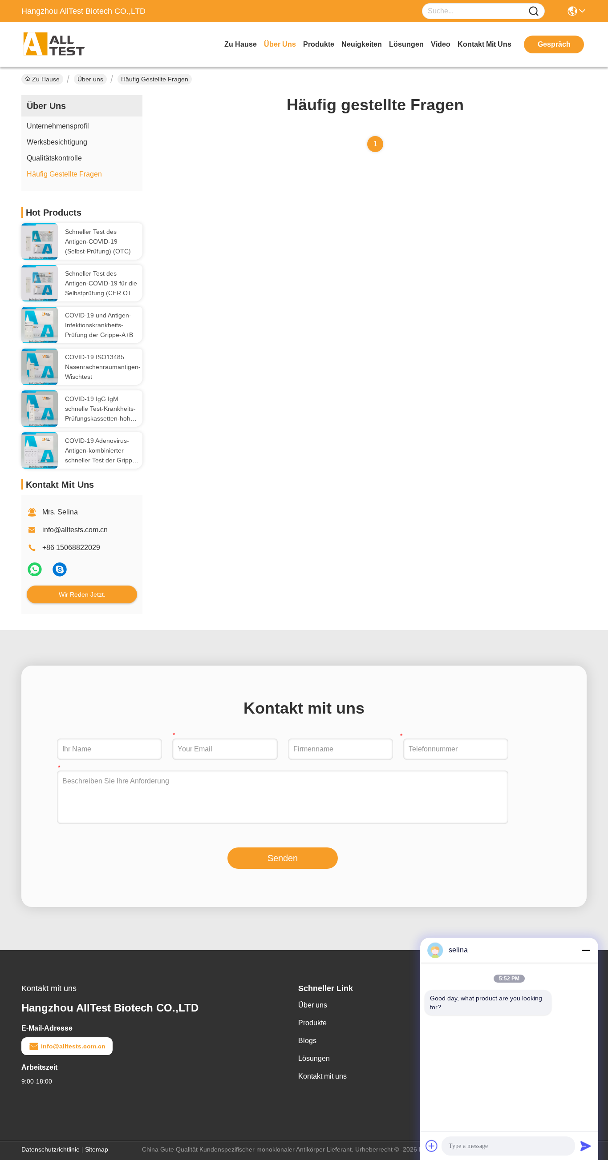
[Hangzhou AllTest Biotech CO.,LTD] (70, 44)
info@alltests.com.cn (75, 530)
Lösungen (314, 1058)
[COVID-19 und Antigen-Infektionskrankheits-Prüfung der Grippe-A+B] (39, 325)
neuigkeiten (361, 44)
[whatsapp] (36, 573)
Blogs (307, 1040)
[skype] (60, 573)
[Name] (533, 11)
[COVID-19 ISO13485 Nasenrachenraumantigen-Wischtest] (39, 367)
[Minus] (585, 950)
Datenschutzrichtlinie (50, 1149)
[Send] (586, 1146)
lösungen (406, 44)
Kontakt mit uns (322, 1076)
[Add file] (432, 1146)
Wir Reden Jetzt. (82, 594)
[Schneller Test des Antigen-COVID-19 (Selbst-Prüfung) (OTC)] (39, 241)
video (440, 44)
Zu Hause (240, 44)
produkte (318, 44)
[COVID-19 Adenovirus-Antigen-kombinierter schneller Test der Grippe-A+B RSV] (39, 450)
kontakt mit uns (484, 44)
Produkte (312, 1023)
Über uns (280, 44)
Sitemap (96, 1149)
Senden (283, 858)
